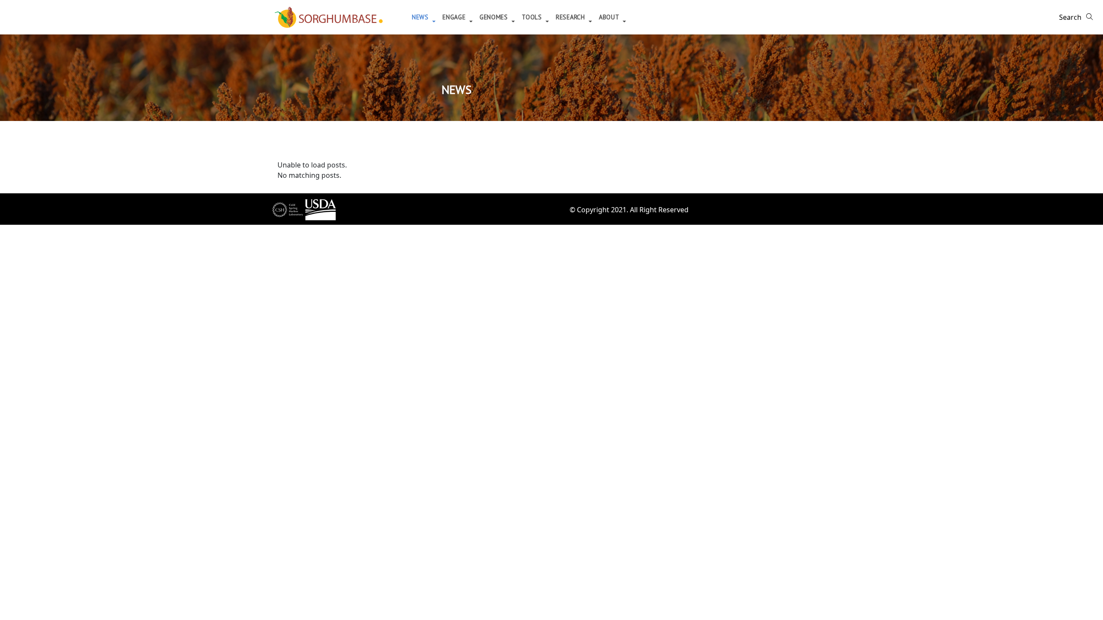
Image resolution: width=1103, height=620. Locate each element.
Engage (454, 17)
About (610, 17)
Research (571, 17)
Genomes (495, 17)
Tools (533, 17)
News (421, 17)
